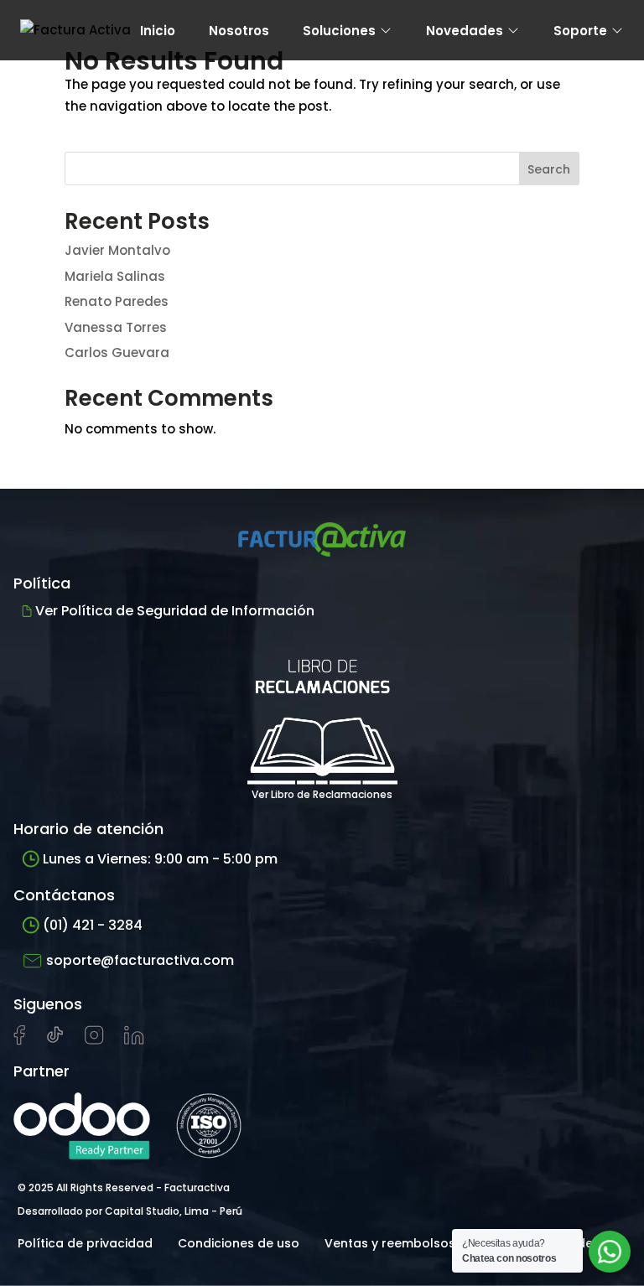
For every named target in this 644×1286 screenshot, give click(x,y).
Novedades (464, 30)
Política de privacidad (85, 1243)
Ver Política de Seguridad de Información (174, 610)
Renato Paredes (117, 301)
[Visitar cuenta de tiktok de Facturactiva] (55, 1040)
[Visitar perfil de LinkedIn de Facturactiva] (134, 1040)
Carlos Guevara (117, 352)
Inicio (157, 30)
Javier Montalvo (117, 250)
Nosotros (239, 30)
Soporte (580, 30)
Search (548, 169)
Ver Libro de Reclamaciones (322, 794)
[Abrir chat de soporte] (610, 1252)
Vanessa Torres (116, 327)
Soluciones (339, 30)
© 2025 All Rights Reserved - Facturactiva (124, 1187)
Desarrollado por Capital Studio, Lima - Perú (130, 1211)
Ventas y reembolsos (390, 1243)
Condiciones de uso (238, 1243)
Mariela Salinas (115, 276)
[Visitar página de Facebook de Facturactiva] (19, 1041)
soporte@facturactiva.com (140, 960)
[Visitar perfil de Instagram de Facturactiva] (94, 1040)
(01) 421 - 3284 (93, 925)
